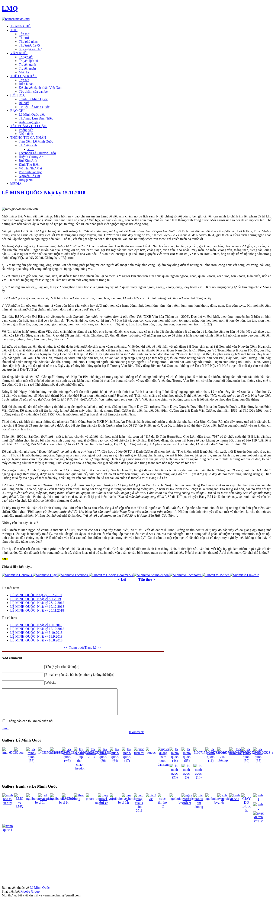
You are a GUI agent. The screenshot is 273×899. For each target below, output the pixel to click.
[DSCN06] (68, 798)
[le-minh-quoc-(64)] (115, 760)
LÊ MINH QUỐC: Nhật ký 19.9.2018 (36, 636)
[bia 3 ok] (151, 799)
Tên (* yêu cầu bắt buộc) (62, 667)
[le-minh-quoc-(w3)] (67, 760)
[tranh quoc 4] (234, 799)
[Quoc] (19, 752)
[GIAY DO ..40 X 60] (246, 810)
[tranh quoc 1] (7, 830)
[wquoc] (151, 752)
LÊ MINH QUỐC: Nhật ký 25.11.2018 (37, 610)
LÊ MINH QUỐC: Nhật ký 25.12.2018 (37, 603)
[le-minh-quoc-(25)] (175, 777)
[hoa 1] (127, 799)
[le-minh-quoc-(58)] (31, 760)
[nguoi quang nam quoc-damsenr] (163, 764)
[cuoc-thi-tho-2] (163, 806)
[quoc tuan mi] (139, 753)
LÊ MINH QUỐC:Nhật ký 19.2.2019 (36, 595)
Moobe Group (30, 891)
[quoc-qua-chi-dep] (222, 760)
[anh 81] (222, 799)
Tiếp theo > (146, 579)
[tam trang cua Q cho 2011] (139, 810)
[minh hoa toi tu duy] (7, 803)
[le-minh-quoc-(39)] (103, 760)
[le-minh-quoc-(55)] (187, 760)
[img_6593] (9, 752)
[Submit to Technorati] (186, 575)
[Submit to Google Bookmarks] (111, 575)
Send (5, 728)
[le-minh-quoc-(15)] (198, 777)
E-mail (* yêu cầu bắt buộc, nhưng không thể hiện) (79, 674)
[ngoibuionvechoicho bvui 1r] (40, 802)
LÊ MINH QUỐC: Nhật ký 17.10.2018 (37, 629)
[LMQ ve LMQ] (19, 806)
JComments (136, 732)
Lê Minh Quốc (40, 887)
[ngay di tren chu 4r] (103, 803)
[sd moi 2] (43, 799)
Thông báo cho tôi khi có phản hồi (30, 721)
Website (50, 682)
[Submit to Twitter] (216, 575)
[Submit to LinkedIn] (244, 575)
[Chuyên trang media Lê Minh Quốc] (16, 19)
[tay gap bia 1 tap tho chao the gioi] (79, 768)
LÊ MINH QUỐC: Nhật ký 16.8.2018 (36, 640)
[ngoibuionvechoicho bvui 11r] (123, 802)
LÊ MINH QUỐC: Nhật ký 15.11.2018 (43, 192)
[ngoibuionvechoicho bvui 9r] (64, 802)
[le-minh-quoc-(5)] (187, 777)
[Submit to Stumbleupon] (152, 575)
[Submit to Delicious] (17, 575)
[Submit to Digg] (45, 575)
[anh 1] (258, 799)
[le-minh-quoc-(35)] (258, 760)
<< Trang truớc (74, 647)
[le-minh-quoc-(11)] (210, 760)
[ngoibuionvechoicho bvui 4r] (219, 802)
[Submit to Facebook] (73, 575)
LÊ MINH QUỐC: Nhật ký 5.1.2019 (35, 599)
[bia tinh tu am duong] (198, 807)
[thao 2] (79, 799)
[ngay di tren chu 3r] (258, 821)
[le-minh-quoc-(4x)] (175, 760)
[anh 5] (258, 808)
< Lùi (122, 579)
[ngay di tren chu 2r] (187, 803)
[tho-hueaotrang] (236, 753)
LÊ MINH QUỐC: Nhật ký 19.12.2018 (37, 606)
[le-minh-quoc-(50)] (246, 760)
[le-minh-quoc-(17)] (127, 760)
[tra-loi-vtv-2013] (91, 757)
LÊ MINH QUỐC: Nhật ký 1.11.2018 (36, 625)
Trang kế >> (92, 647)
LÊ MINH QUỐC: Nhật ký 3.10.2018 (36, 632)
